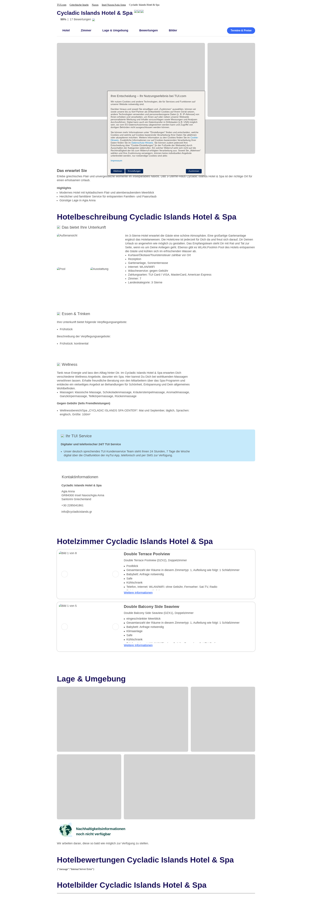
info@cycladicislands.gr (76, 511)
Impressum (116, 160)
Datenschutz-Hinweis (142, 142)
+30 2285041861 (72, 505)
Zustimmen (193, 171)
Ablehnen (117, 171)
